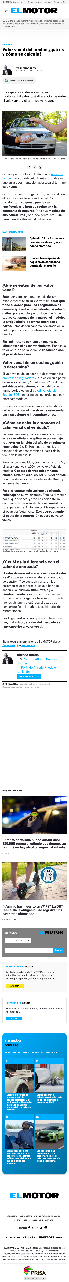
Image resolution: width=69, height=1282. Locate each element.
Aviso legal (12, 1216)
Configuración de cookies (49, 1216)
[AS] (19, 1238)
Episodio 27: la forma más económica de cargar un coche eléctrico (47, 242)
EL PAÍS (35, 1053)
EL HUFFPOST (24, 1053)
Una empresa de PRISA (34, 1270)
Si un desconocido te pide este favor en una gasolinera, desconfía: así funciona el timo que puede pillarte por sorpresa (19, 1157)
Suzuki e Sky (19, 2)
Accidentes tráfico (28, 684)
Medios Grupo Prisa (34, 1278)
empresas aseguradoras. (19, 378)
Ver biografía (25, 676)
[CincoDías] (29, 1237)
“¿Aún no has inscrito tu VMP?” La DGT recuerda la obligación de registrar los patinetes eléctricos (32, 910)
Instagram (28, 645)
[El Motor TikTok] (41, 1228)
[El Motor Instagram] (37, 1228)
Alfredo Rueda (28, 68)
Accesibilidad (37, 1220)
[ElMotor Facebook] (29, 1228)
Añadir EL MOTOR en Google (21, 80)
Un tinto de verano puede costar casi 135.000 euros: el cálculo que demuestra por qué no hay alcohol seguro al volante (34, 843)
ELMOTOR (10, 1053)
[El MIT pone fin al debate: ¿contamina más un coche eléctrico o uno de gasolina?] (49, 1091)
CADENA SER (51, 1053)
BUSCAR (14, 1018)
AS (42, 1053)
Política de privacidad (28, 1216)
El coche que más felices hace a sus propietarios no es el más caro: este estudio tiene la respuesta (48, 1156)
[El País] (10, 1237)
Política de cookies (22, 1220)
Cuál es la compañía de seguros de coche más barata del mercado (45, 261)
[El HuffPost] (47, 1237)
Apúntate (14, 986)
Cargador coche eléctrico (39, 2)
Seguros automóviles (12, 687)
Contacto (49, 1220)
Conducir (7, 44)
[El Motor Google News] (45, 1228)
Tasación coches (31, 687)
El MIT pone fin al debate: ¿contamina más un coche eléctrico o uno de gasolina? (49, 1098)
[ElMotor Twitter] (33, 1228)
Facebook (8, 645)
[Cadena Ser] (59, 1238)
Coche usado (45, 684)
